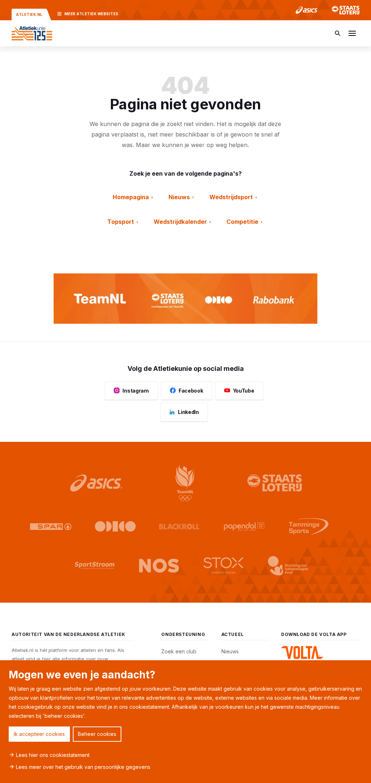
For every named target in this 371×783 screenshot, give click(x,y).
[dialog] (185, 721)
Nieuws (230, 651)
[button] (352, 33)
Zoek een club (178, 651)
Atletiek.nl (29, 14)
